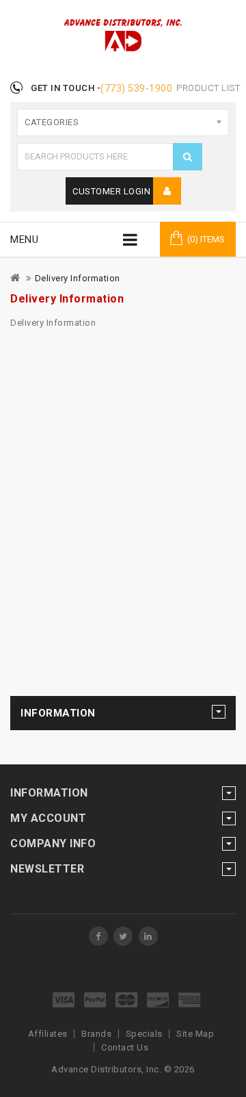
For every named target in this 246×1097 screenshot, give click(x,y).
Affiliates (48, 1034)
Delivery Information (77, 278)
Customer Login (112, 191)
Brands (96, 1034)
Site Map (195, 1034)
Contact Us (124, 1047)
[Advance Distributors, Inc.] (98, 936)
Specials (144, 1034)
